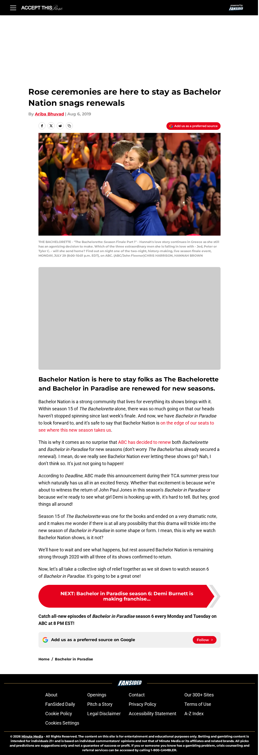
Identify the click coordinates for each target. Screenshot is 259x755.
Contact (137, 694)
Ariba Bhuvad (49, 114)
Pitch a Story (100, 704)
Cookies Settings (62, 723)
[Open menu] (13, 8)
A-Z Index (194, 713)
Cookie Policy (58, 713)
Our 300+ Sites (199, 694)
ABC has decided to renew (144, 442)
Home (44, 659)
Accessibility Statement (152, 713)
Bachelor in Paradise (74, 659)
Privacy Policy (142, 704)
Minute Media (32, 736)
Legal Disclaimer (104, 713)
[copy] (69, 125)
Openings (96, 694)
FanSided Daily (60, 704)
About (51, 694)
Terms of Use (197, 704)
